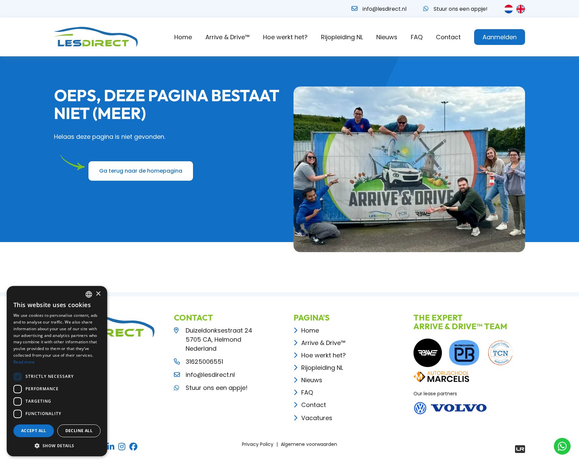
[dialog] (57, 371)
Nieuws (386, 37)
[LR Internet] (520, 449)
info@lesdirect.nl (384, 9)
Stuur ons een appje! (461, 9)
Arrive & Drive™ (227, 37)
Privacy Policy (257, 444)
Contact (448, 37)
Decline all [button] (78, 430)
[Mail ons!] (354, 8)
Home (183, 37)
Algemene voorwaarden (309, 444)
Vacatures (316, 418)
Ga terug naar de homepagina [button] (140, 171)
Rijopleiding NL (342, 37)
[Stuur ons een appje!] (426, 8)
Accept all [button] (33, 430)
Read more (24, 362)
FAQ (417, 37)
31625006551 (204, 361)
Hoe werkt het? (285, 37)
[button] (57, 446)
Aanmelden (499, 37)
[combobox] (88, 294)
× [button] (98, 293)
